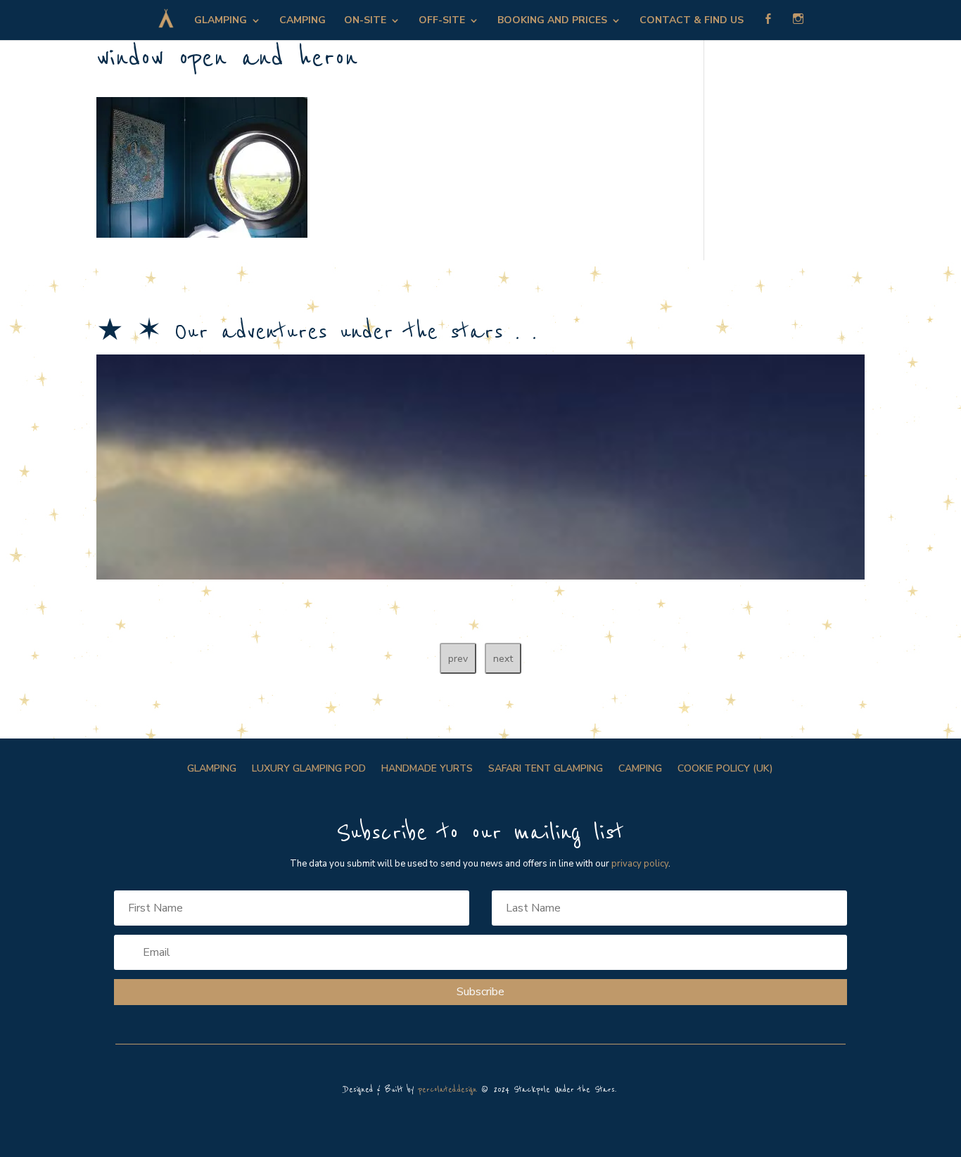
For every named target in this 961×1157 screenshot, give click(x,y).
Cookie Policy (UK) (725, 769)
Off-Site (442, 21)
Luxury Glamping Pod (309, 769)
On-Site (365, 21)
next (503, 658)
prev (458, 658)
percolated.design (447, 1090)
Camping (302, 21)
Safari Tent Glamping (545, 769)
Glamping (220, 21)
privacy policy (639, 863)
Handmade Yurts (427, 769)
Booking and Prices (552, 21)
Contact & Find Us (691, 21)
